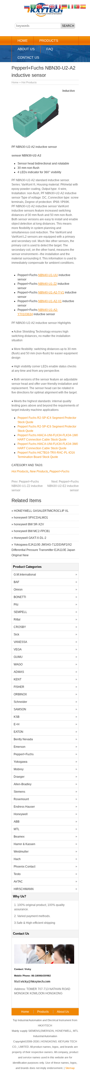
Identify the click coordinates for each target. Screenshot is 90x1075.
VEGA (18, 649)
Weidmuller (21, 851)
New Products (39, 471)
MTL (16, 829)
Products (48, 41)
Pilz (16, 604)
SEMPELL (20, 612)
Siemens (19, 791)
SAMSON (20, 709)
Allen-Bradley (22, 784)
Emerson (19, 746)
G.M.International (25, 574)
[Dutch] (46, 6)
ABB (16, 821)
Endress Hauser (24, 806)
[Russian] (27, 6)
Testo (17, 874)
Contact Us (28, 57)
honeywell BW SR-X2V (29, 524)
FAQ (49, 49)
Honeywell (21, 814)
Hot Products (29, 82)
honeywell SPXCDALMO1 (31, 517)
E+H (16, 724)
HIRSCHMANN (24, 889)
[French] (58, 6)
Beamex (19, 836)
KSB (16, 717)
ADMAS (19, 672)
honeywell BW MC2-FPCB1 (32, 531)
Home (23, 41)
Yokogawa (20, 761)
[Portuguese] (77, 6)
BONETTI (20, 597)
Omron (18, 589)
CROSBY (20, 627)
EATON (18, 731)
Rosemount (21, 799)
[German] (64, 6)
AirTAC (18, 881)
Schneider (20, 702)
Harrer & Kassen (24, 844)
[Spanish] (83, 6)
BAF (16, 582)
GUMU (18, 657)
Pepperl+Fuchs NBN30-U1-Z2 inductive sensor (27, 486)
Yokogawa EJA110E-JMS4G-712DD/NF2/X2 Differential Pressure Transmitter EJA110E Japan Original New (43, 550)
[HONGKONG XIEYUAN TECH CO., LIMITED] (45, 16)
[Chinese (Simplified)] (39, 6)
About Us (26, 49)
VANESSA (20, 642)
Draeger (19, 776)
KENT (17, 679)
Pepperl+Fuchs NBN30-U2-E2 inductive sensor (63, 486)
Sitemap (70, 1068)
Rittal (17, 619)
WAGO (18, 664)
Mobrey (19, 769)
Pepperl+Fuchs (59, 471)
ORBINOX (20, 694)
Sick (16, 634)
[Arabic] (33, 6)
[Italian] (71, 6)
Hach (17, 859)
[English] (52, 6)
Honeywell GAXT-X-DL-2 (30, 538)
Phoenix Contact (24, 866)
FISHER (19, 687)
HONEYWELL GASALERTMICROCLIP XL (41, 511)
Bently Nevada (23, 739)
